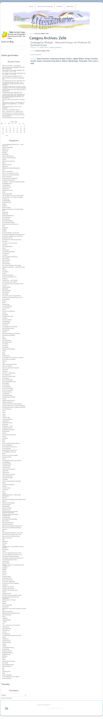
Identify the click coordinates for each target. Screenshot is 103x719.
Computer (5, 255)
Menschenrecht (6, 504)
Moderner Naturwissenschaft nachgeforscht (10, 515)
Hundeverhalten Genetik (8, 397)
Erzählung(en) (6, 308)
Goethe (4, 350)
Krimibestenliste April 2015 (9, 450)
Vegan (4, 637)
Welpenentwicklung (7, 652)
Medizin (4, 501)
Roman (4, 571)
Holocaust (5, 371)
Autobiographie (6, 200)
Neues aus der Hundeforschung (11, 536)
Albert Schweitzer (7, 164)
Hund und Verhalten (7, 388)
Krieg (3, 441)
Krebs (3, 440)
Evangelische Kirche (7, 316)
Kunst (3, 459)
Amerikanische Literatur (8, 180)
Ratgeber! (4, 568)
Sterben (4, 603)
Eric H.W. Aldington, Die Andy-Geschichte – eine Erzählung (13, 115)
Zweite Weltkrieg (6, 678)
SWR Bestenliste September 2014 (11, 613)
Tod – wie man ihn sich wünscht (11, 625)
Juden (4, 416)
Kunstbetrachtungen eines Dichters (11, 460)
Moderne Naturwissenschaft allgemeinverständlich (10, 512)
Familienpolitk (6, 323)
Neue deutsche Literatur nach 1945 (11, 534)
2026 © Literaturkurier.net (54, 708)
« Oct (6, 135)
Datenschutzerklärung (45, 6)
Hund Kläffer (5, 383)
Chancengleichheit (7, 246)
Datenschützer (6, 263)
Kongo (4, 436)
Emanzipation (6, 299)
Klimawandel (5, 431)
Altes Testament (6, 176)
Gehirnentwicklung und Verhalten (11, 333)
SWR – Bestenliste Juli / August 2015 (12, 111)
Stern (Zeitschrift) (7, 605)
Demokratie (5, 271)
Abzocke (4, 152)
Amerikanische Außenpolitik (9, 178)
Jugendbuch (5, 421)
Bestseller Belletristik (8, 215)
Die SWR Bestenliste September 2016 (12, 76)
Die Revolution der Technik (9, 282)
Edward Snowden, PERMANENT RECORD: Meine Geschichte (13, 68)
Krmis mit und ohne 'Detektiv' (10, 455)
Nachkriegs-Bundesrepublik (9, 519)
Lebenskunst (5, 472)
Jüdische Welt (6, 417)
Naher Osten (5, 521)
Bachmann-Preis (6, 202)
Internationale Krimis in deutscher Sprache (13, 407)
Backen (4, 204)
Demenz (4, 270)
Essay (4, 309)
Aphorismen (5, 188)
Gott (3, 352)
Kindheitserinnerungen (8, 429)
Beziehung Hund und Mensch (10, 224)
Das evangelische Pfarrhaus (10, 257)
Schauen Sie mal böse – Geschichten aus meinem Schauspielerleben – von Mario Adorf (13, 104)
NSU (3, 539)
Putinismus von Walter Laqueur (10, 109)
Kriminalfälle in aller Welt (9, 452)
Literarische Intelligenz (8, 484)
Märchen (4, 498)
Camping (4, 245)
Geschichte (5, 344)
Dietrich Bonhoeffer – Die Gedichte (11, 65)
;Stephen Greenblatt (7, 147)
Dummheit (5, 294)
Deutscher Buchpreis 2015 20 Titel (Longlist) (11, 107)
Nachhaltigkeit (6, 517)
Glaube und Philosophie (8, 349)
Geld (3, 337)
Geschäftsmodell (7, 342)
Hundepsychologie (7, 395)
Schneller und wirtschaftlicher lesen (12, 595)
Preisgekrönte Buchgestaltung (10, 556)
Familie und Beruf (7, 320)
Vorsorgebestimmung (8, 647)
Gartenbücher (5, 330)
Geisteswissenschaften (8, 335)
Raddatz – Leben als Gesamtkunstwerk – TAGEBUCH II (13, 565)
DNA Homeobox (6, 290)
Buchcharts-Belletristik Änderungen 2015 (13, 234)
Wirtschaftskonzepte (8, 664)
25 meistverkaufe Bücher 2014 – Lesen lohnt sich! (13, 145)
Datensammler (6, 260)
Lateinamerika (6, 467)
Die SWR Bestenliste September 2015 (12, 92)
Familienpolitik (6, 321)
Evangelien (5, 314)
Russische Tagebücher (8, 581)
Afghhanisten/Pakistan (8, 161)
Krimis (4, 453)
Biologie (4, 229)
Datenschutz (5, 262)
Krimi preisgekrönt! (7, 445)
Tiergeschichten (6, 620)
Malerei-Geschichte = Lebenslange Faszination (11, 495)
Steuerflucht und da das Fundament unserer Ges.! (14, 609)
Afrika (3, 163)
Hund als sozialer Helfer (8, 376)
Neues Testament (7, 538)
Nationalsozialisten (7, 524)
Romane (4, 573)
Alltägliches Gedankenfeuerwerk (11, 168)
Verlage (4, 646)
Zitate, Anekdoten (7, 675)
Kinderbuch (5, 424)
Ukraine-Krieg (5, 630)
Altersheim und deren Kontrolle (10, 175)
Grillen (4, 354)
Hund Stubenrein (6, 386)
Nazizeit (4, 529)
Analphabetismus (7, 183)
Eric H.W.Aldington (7, 306)
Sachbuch (5, 585)
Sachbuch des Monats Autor (10, 590)
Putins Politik (5, 563)
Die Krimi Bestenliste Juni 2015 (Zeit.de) (13, 117)
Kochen (4, 433)
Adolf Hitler (5, 154)
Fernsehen (5, 325)
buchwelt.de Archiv (7, 238)
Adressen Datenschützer (9, 157)
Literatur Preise (6, 488)
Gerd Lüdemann (6, 340)
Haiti (3, 362)
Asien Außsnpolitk (7, 194)
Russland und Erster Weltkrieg (10, 583)
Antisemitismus (6, 187)
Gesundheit (5, 347)
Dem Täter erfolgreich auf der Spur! (11, 265)
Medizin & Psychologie (8, 503)
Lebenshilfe (5, 471)
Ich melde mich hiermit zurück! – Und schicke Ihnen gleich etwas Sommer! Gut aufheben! (13, 84)
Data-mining (5, 258)
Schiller (4, 592)
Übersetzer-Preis (6, 628)
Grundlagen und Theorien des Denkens (13, 357)
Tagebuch (5, 618)
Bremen (4, 231)
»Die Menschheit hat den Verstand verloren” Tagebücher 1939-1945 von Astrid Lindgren (14, 87)
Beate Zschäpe (6, 207)
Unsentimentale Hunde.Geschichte (11, 635)
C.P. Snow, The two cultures (9, 243)
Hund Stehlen (5, 385)
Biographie (5, 227)
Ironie (3, 410)
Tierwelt (4, 621)
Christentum (5, 250)
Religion (4, 569)
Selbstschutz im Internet (8, 600)
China (3, 248)
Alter (3, 170)
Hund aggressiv (6, 374)
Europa (4, 313)
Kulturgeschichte (6, 457)
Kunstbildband (6, 462)
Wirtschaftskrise (6, 666)
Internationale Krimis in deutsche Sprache (13, 405)
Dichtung (4, 278)
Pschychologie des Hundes (9, 560)
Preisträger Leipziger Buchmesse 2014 (12, 558)
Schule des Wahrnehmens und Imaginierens (10, 597)
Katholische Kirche (7, 423)
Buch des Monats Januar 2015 (10, 233)
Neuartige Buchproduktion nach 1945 (12, 533)
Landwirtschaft (6, 465)
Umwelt (4, 632)
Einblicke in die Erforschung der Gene (12, 297)
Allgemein (5, 166)
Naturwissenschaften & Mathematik (12, 526)
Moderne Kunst (6, 510)
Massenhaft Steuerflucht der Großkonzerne (14, 499)
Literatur (4, 486)
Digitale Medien (6, 287)
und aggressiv (6, 634)
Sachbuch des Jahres (8, 586)
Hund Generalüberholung (9, 381)
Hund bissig (5, 378)
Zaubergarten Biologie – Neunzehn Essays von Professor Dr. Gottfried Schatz (60, 44)
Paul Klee (4, 543)
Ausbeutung (5, 199)
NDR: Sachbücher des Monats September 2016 (13, 78)
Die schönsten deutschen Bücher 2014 (12, 283)
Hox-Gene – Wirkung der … (9, 373)
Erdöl (3, 302)
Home (31, 6)
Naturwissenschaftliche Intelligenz (11, 527)
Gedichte (4, 332)
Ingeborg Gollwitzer (7, 402)
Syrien (4, 616)
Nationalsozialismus (8, 522)
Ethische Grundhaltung (8, 311)
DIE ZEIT (4, 285)
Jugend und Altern (7, 419)
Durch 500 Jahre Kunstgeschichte (11, 296)
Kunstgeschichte (6, 464)
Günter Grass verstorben (8, 359)
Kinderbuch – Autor (7, 426)
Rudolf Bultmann (7, 578)
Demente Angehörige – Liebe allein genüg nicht (13, 267)
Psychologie (5, 561)
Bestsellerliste (6, 219)
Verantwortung (6, 640)
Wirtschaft (5, 663)
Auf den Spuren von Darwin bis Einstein (13, 195)
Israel (3, 412)
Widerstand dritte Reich (8, 661)
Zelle (3, 673)
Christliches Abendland (8, 251)
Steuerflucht (5, 607)
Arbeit (3, 192)
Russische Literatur (7, 580)
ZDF (3, 668)
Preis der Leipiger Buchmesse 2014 (11, 553)
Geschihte (5, 345)
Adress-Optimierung (7, 156)
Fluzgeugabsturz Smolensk (9, 326)
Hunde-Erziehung (7, 392)
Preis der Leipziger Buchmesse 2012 (12, 554)
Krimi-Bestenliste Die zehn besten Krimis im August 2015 (14, 90)
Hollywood (5, 369)
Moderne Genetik (6, 508)
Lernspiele (5, 479)
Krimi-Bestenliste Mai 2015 (9, 447)
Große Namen (6, 356)
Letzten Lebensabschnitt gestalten (11, 481)
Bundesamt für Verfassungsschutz (12, 239)
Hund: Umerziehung (7, 390)
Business (4, 241)
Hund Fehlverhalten (7, 380)
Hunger (4, 398)
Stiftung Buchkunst (7, 611)
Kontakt (59, 6)
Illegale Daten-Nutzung (8, 400)
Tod (3, 623)
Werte (3, 659)
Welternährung (6, 654)
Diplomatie (5, 289)
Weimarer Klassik (7, 651)
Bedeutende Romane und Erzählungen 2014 (12, 210)
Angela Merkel (6, 185)
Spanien (4, 601)
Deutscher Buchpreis (7, 275)
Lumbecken (5, 489)
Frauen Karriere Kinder (8, 328)
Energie (4, 301)
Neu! (3, 531)
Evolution (4, 318)
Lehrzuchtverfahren (7, 476)
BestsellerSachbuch (7, 220)
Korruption (5, 438)
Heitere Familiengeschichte (9, 364)
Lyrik (3, 491)
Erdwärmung (5, 304)
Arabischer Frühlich (7, 190)
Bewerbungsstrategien (8, 222)
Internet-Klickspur (7, 409)
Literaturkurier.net (48, 22)
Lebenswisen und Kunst (8, 474)
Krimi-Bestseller (6, 448)
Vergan (4, 644)
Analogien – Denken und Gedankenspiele (13, 182)
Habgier (4, 361)
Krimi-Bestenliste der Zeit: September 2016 (13, 81)
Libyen (4, 483)
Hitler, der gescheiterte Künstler (10, 368)
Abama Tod (5, 149)
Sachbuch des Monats (8, 588)
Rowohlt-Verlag (6, 576)
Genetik (4, 338)
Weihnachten (5, 649)
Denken (4, 273)
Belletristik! (5, 214)
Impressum (70, 6)
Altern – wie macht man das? (10, 173)
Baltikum (4, 206)
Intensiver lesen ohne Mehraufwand (12, 404)
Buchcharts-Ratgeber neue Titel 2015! (12, 236)
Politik (4, 551)
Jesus (4, 414)
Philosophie (5, 549)
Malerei (4, 493)
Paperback (5, 541)
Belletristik (5, 212)
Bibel (3, 226)
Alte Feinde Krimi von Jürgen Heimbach (12, 113)
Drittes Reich (5, 292)
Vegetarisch (5, 639)
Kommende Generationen (9, 435)
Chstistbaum (5, 253)
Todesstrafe (5, 627)
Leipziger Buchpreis (7, 477)
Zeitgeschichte (6, 671)
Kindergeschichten (7, 428)
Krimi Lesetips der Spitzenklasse (11, 443)
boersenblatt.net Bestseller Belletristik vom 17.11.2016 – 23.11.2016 (13, 74)
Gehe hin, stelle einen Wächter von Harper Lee (13, 100)
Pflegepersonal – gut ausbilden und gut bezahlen (13, 547)
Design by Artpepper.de (44, 704)
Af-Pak (4, 159)
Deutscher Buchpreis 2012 (9, 277)
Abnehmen (5, 151)
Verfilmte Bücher (6, 642)
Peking (4, 545)
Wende (4, 658)
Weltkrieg (4, 656)
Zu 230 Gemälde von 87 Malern (10, 676)
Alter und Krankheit (7, 171)
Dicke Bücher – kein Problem (10, 280)
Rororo (4, 574)
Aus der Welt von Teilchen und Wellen (12, 197)
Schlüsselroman (6, 593)
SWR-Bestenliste (6, 615)
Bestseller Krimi (6, 217)
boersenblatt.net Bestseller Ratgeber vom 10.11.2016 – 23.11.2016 (13, 71)
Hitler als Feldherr (7, 366)
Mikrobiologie (5, 506)
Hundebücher (5, 393)
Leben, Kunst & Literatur (8, 469)
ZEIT (3, 670)
